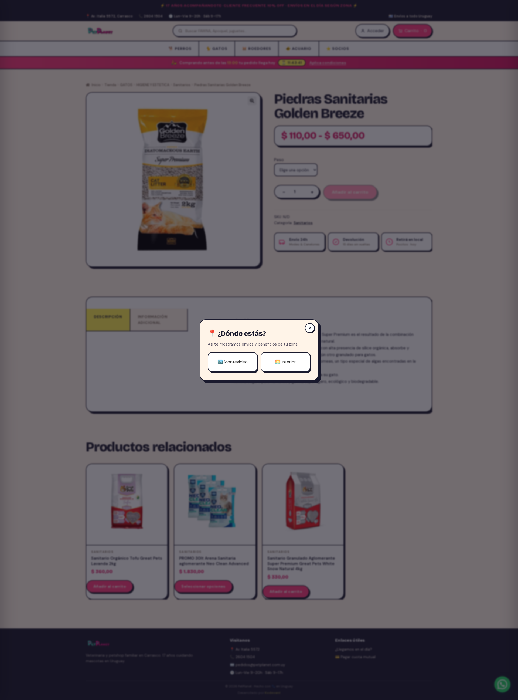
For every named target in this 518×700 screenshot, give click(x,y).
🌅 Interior (285, 362)
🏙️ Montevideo (232, 362)
